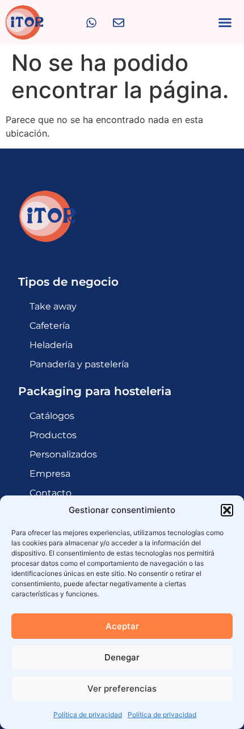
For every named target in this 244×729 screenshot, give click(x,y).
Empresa (50, 473)
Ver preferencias (122, 688)
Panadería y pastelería (79, 364)
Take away (53, 306)
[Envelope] (118, 22)
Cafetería (50, 325)
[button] (227, 510)
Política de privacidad (87, 714)
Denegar (122, 657)
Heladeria (51, 345)
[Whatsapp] (91, 22)
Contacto (50, 493)
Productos (53, 435)
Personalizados (63, 454)
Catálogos (52, 415)
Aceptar (122, 626)
